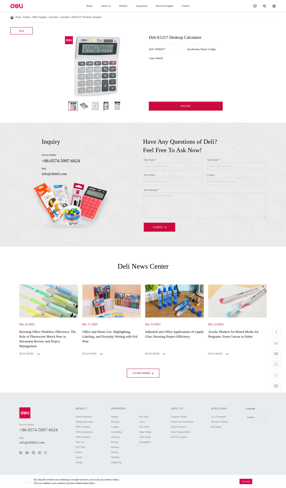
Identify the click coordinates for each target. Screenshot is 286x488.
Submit (158, 227)
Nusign (79, 462)
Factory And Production (182, 421)
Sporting (115, 447)
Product (123, 5)
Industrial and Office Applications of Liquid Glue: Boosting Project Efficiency (174, 334)
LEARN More (142, 373)
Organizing (116, 462)
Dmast (79, 452)
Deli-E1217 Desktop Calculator (86, 17)
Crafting (115, 427)
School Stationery (84, 416)
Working (115, 457)
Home (89, 5)
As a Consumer (218, 416)
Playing (114, 442)
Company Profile (179, 416)
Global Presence (178, 427)
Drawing (115, 421)
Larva (142, 421)
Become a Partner (219, 421)
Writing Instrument (84, 421)
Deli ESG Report (179, 437)
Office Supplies (39, 17)
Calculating (116, 432)
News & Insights (164, 5)
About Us (106, 5)
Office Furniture (83, 437)
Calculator (53, 17)
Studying (115, 437)
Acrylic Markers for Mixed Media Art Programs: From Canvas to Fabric (233, 334)
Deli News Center (143, 266)
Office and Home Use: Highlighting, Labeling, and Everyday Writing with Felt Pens (109, 336)
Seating (114, 452)
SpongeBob (144, 442)
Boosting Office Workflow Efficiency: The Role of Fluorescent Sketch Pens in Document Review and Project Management (47, 339)
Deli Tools (80, 447)
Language (250, 408)
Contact (186, 5)
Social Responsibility (181, 432)
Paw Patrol (144, 427)
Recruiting (216, 427)
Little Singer (145, 437)
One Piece (144, 416)
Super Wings (145, 432)
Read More (26, 353)
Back (21, 31)
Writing (114, 416)
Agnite (79, 457)
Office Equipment (84, 432)
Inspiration (141, 5)
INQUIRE (186, 106)
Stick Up (80, 442)
